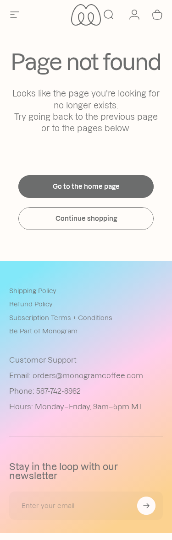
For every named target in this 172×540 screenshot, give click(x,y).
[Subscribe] (146, 506)
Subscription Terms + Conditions (60, 317)
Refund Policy (31, 304)
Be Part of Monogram (43, 331)
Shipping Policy (32, 290)
